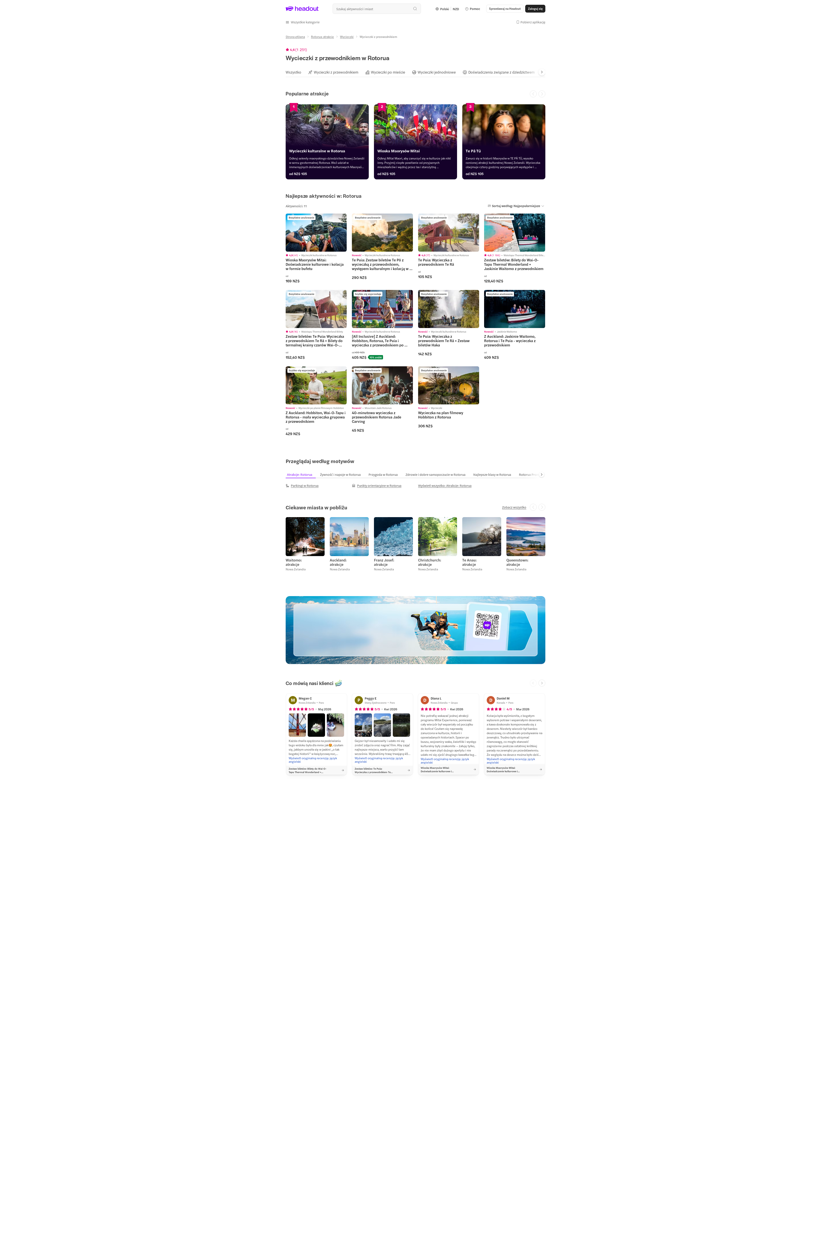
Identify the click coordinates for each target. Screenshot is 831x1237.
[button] (303, 22)
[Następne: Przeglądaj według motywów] (541, 474)
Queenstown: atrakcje (517, 562)
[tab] (293, 72)
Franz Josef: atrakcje (384, 562)
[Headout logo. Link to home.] (302, 8)
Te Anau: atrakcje (469, 562)
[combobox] (377, 9)
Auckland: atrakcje (338, 562)
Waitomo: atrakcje (294, 562)
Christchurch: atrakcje (429, 562)
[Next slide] (541, 72)
